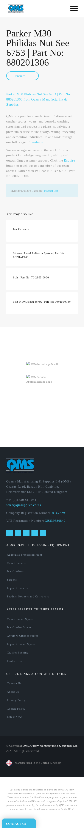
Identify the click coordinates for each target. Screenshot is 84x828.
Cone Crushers (16, 563)
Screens (12, 579)
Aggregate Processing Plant (24, 554)
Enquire (20, 76)
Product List (51, 190)
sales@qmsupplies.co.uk (23, 505)
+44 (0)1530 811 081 (21, 499)
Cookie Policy (16, 708)
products (37, 142)
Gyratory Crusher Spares (22, 635)
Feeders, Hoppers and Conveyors (28, 596)
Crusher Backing (17, 652)
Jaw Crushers (15, 571)
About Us (13, 691)
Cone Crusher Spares (20, 619)
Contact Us (14, 683)
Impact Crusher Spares (21, 644)
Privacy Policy (16, 700)
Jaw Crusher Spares (19, 627)
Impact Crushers (17, 588)
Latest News (14, 716)
